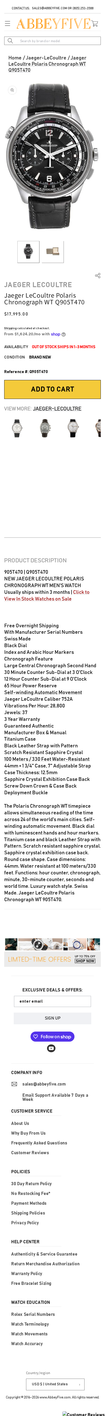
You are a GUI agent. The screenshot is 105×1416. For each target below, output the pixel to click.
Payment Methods (29, 1203)
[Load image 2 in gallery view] (53, 252)
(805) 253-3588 (83, 8)
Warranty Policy (26, 1274)
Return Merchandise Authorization (45, 1264)
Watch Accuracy (27, 1344)
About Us (20, 1123)
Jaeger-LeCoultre (46, 58)
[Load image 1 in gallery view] (28, 252)
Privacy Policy (25, 1223)
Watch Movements (29, 1334)
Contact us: (21, 8)
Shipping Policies (28, 1213)
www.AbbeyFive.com (55, 1397)
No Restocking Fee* (30, 1194)
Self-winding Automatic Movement (43, 692)
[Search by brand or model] (10, 40)
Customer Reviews (30, 1153)
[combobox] (52, 41)
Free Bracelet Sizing (31, 1283)
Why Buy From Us (28, 1133)
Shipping (10, 328)
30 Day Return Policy (31, 1184)
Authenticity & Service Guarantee (44, 1254)
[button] (6, 23)
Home (15, 58)
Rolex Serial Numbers (33, 1314)
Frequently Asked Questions (39, 1143)
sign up (52, 1018)
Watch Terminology (30, 1324)
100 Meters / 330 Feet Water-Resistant (47, 759)
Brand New (40, 357)
